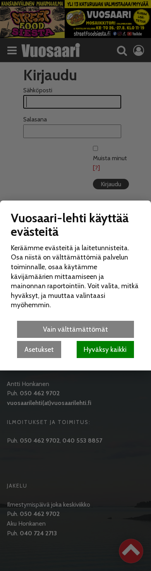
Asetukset (39, 349)
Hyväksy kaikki (105, 349)
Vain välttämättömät (75, 329)
